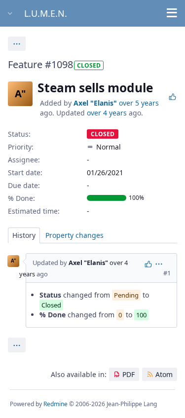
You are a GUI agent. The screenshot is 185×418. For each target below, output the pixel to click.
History (24, 235)
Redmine (55, 404)
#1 (167, 272)
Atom (164, 374)
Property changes (74, 235)
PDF (128, 374)
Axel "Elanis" (95, 103)
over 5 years (139, 103)
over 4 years (107, 112)
